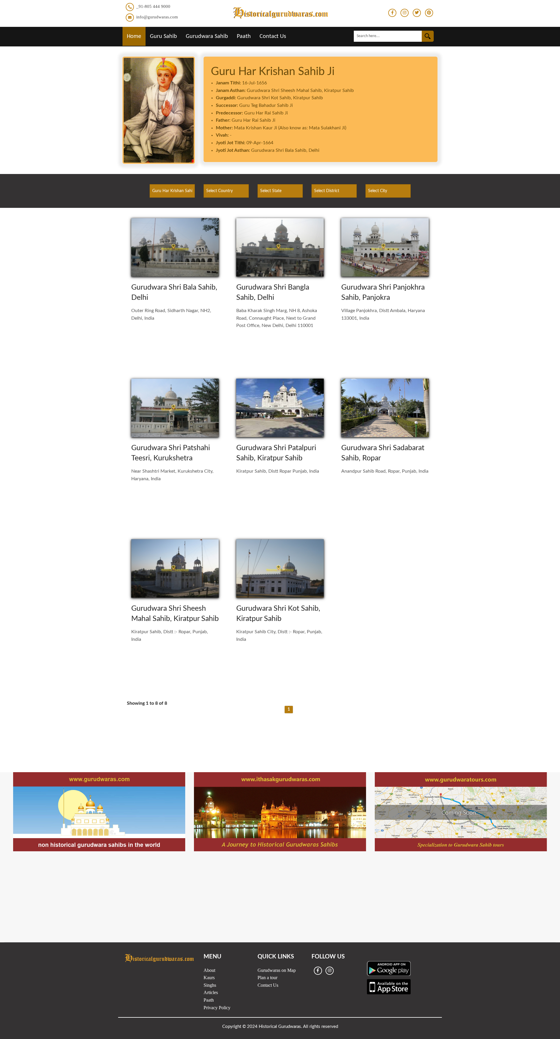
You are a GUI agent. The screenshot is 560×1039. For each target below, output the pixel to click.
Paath (244, 36)
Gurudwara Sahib (207, 36)
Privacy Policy (217, 1007)
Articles (211, 992)
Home (134, 36)
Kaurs (209, 977)
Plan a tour (267, 977)
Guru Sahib (163, 36)
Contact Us (273, 36)
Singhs (210, 985)
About (209, 970)
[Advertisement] (280, 735)
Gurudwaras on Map (277, 970)
